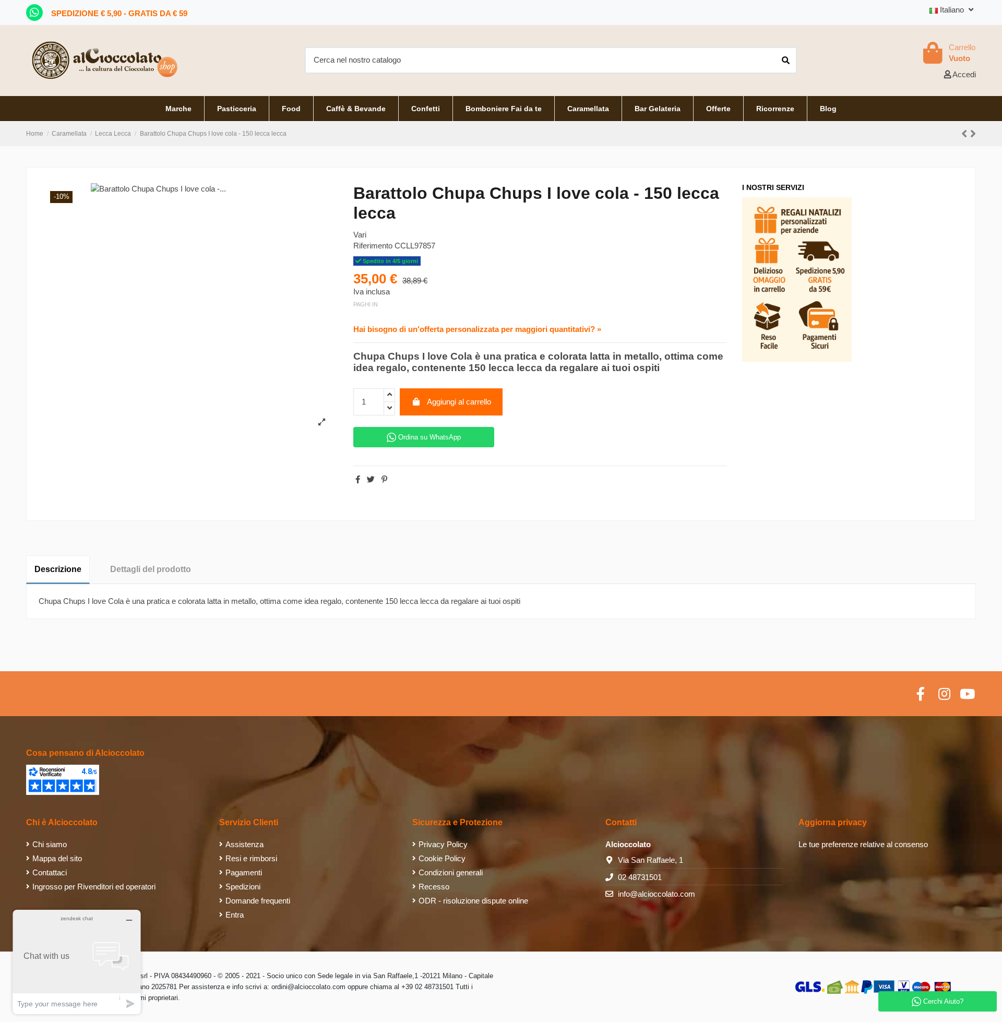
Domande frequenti (257, 900)
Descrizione (57, 569)
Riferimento (372, 245)
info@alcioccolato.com (656, 893)
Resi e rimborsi (251, 858)
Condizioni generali (451, 872)
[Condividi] (357, 479)
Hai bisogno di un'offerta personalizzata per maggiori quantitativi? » (477, 329)
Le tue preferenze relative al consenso (863, 844)
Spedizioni (242, 886)
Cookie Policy (442, 858)
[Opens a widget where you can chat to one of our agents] (77, 962)
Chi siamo (49, 844)
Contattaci (49, 872)
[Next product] (973, 133)
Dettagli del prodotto (150, 569)
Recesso (434, 886)
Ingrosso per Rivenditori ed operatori (94, 886)
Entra (234, 914)
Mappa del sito (57, 858)
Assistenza (244, 844)
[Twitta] (371, 479)
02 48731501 (640, 877)
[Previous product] (965, 133)
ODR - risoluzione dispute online (473, 900)
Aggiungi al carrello (459, 401)
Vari (359, 234)
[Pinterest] (384, 479)
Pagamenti (243, 872)
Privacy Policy (443, 844)
